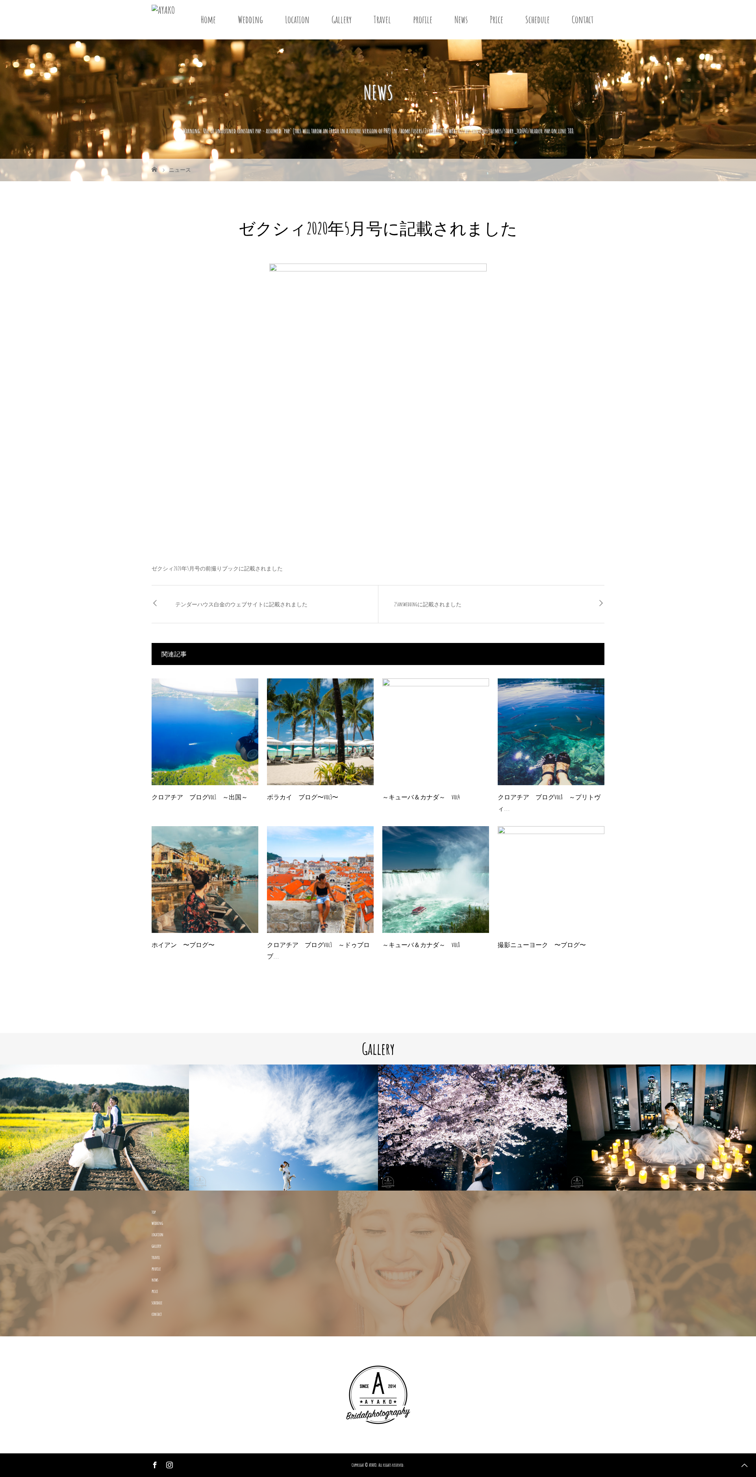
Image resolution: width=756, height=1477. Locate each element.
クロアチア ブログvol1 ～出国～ (200, 797)
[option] (94, 1128)
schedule (157, 1303)
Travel (382, 19)
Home (208, 19)
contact (157, 1314)
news (155, 1280)
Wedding (250, 19)
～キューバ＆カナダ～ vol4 (421, 797)
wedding (157, 1223)
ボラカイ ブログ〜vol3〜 (302, 797)
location (157, 1234)
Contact (582, 19)
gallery (156, 1246)
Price (496, 19)
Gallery (342, 19)
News (461, 19)
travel (156, 1257)
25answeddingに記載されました (427, 604)
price (155, 1291)
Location (297, 19)
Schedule (537, 19)
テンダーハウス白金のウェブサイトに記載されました (241, 604)
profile (422, 19)
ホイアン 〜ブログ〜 (183, 945)
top (154, 1212)
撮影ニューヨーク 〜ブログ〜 (542, 945)
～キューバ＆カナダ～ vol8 (421, 945)
